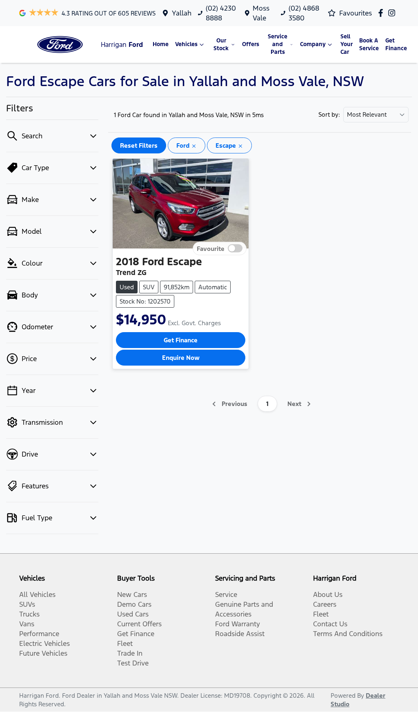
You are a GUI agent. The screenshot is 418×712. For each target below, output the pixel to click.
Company (313, 44)
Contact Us (330, 623)
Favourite (211, 249)
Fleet (125, 643)
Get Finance (396, 44)
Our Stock (221, 44)
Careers (324, 604)
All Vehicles (37, 594)
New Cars (132, 594)
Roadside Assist (240, 633)
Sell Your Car (346, 44)
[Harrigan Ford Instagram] (393, 13)
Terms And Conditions (347, 633)
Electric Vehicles (44, 643)
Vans (26, 623)
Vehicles (186, 44)
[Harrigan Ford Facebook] (382, 13)
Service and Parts (277, 44)
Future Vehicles (43, 653)
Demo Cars (134, 604)
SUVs (27, 604)
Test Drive (133, 663)
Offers (250, 44)
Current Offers (139, 623)
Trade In (129, 653)
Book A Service (369, 44)
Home (161, 44)
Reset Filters (139, 145)
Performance (39, 633)
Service (226, 594)
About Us (327, 594)
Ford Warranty (237, 623)
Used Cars (133, 614)
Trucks (29, 614)
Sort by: (329, 115)
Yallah (181, 13)
